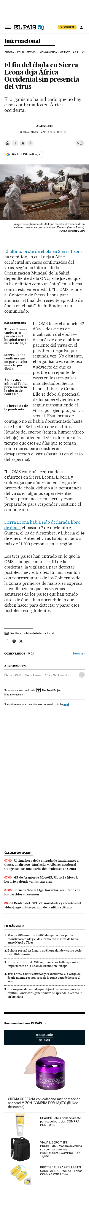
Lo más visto (14, 925)
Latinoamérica (48, 52)
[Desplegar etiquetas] (82, 675)
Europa (9, 52)
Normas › (79, 653)
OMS (18, 675)
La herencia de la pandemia (16, 407)
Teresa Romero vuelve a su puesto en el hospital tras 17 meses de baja (17, 336)
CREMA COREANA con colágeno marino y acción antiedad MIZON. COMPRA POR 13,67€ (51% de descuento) (44, 1103)
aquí (66, 704)
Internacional (22, 41)
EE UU (20, 52)
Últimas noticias (17, 852)
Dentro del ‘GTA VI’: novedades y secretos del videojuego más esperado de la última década (42, 905)
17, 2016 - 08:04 (54, 132)
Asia (75, 52)
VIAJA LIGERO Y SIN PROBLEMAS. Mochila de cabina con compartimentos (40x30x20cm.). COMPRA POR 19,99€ (61, 1149)
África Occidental (56, 675)
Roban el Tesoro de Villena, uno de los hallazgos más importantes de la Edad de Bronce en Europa (43, 964)
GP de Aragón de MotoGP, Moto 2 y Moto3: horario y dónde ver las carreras (41, 879)
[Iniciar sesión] (81, 27)
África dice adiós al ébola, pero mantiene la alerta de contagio (16, 387)
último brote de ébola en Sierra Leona (46, 251)
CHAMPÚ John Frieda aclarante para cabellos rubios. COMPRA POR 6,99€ (60, 1121)
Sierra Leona (33, 675)
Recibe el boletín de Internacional (32, 633)
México (31, 52)
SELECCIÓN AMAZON (44, 1037)
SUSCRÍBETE (67, 27)
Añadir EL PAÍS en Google (25, 154)
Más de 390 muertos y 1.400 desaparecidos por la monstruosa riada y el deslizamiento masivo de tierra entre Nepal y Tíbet (43, 939)
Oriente (65, 52)
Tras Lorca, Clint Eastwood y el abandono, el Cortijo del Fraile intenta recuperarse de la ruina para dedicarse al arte (44, 977)
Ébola (8, 675)
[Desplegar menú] (7, 27)
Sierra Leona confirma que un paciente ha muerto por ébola (15, 362)
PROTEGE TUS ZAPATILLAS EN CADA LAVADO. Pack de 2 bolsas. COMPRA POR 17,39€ (61, 1171)
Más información (13, 694)
